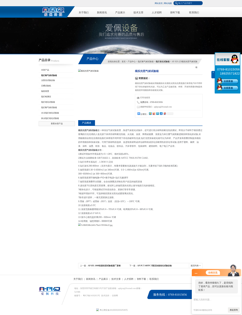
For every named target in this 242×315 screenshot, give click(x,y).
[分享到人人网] (161, 113)
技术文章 (138, 12)
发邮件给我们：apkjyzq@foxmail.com (156, 107)
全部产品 (45, 70)
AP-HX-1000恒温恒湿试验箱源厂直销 (104, 265)
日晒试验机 (46, 86)
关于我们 (84, 12)
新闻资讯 (102, 12)
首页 (124, 61)
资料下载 (175, 12)
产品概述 (86, 123)
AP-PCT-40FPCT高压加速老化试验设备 (154, 265)
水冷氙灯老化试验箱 (50, 113)
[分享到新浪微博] (154, 113)
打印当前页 (145, 97)
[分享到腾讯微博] (157, 113)
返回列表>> (196, 265)
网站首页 (159, 3)
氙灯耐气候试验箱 (49, 107)
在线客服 (228, 81)
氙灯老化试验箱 (48, 102)
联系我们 (194, 12)
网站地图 (168, 3)
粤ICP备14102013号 (91, 295)
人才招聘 (157, 12)
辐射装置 (45, 91)
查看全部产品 (57, 123)
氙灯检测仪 (46, 96)
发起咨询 (234, 310)
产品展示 (120, 12)
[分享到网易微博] (164, 113)
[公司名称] (55, 11)
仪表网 (115, 295)
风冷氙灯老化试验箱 (50, 118)
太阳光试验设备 (48, 80)
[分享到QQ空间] (150, 113)
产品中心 (132, 61)
